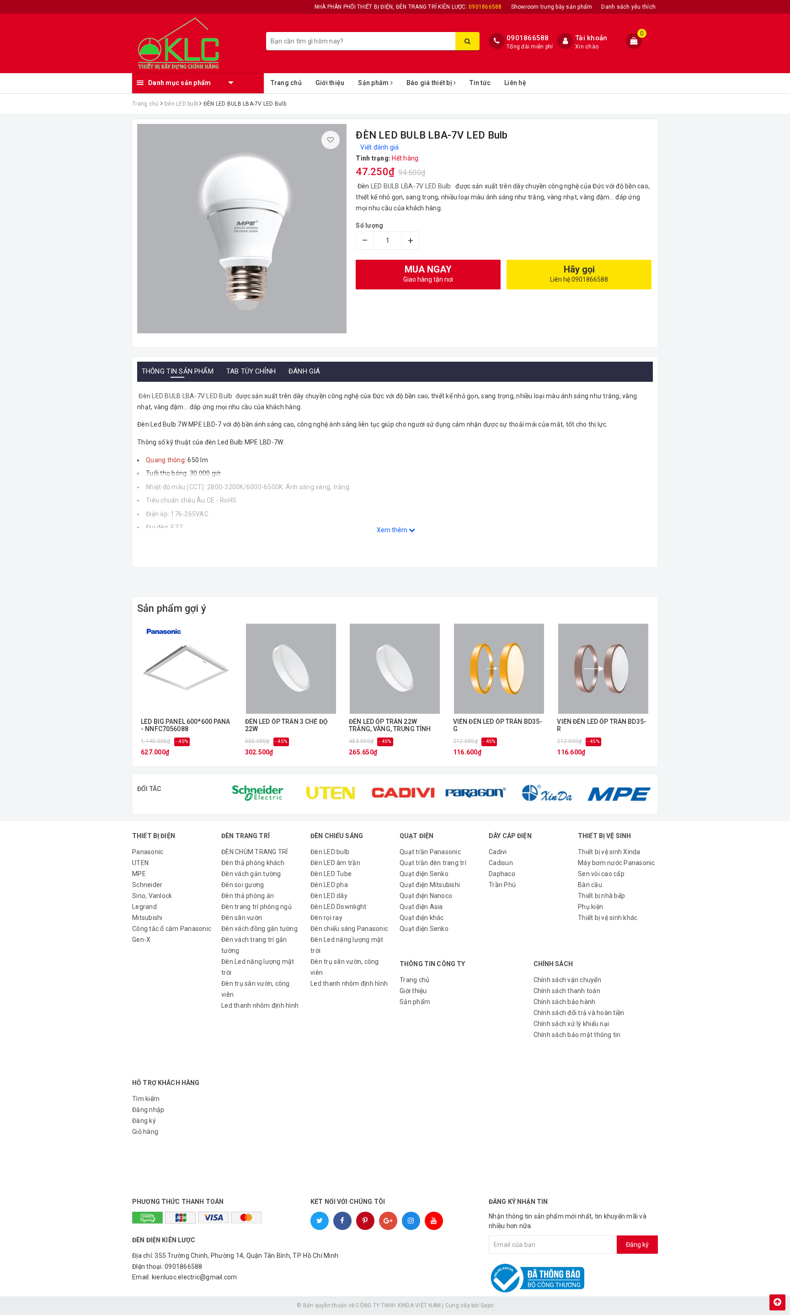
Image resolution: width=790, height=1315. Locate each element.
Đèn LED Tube (331, 873)
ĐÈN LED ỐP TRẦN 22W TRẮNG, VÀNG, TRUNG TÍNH (390, 725)
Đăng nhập (148, 1109)
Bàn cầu (590, 884)
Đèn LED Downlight (338, 906)
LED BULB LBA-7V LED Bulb (412, 186)
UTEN (140, 862)
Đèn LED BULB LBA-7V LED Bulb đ (188, 396)
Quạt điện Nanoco (426, 895)
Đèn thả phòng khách (252, 862)
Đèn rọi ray (326, 917)
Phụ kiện (590, 906)
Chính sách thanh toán (567, 990)
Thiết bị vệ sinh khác (607, 917)
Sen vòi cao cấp (601, 873)
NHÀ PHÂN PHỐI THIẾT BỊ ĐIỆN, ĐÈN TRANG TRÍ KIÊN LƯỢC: (408, 7)
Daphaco (502, 873)
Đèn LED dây (328, 895)
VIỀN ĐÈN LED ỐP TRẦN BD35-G (498, 725)
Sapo (486, 1305)
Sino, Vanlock (152, 895)
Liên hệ (515, 82)
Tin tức (480, 82)
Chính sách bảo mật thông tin (577, 1034)
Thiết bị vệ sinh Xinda (609, 851)
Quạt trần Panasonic (430, 851)
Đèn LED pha (329, 884)
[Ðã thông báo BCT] (551, 1278)
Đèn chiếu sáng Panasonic (349, 928)
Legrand (144, 906)
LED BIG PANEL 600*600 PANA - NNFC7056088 (185, 725)
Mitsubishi (147, 917)
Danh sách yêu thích (628, 7)
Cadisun (501, 862)
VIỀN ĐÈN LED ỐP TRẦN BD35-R (601, 725)
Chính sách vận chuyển (567, 980)
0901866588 (528, 38)
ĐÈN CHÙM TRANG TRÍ (254, 851)
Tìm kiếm (146, 1098)
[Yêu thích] (330, 140)
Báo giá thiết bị (430, 82)
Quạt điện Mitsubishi (430, 884)
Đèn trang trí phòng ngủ (256, 906)
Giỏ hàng (145, 1131)
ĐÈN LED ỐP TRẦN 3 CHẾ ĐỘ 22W (286, 725)
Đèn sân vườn (241, 917)
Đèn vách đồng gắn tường (259, 928)
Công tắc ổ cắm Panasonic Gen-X (171, 934)
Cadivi (498, 851)
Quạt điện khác (422, 917)
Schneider (147, 884)
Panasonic (147, 851)
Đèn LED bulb (329, 851)
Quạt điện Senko (424, 873)
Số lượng (369, 225)
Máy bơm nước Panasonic (616, 862)
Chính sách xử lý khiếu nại (571, 1023)
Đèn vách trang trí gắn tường (254, 945)
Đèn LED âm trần (335, 862)
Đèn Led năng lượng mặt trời (257, 967)
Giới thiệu (330, 82)
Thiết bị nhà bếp (601, 895)
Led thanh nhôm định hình (260, 1005)
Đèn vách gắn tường (251, 873)
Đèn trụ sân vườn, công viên (255, 989)
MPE (139, 873)
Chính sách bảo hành (565, 1001)
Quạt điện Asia (421, 906)
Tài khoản (591, 38)
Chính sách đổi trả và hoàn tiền (579, 1012)
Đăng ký (144, 1120)
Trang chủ (286, 82)
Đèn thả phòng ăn (247, 895)
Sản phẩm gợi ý (171, 608)
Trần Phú (502, 884)
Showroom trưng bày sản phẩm (551, 7)
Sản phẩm (374, 82)
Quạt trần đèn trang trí (433, 862)
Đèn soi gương (242, 884)
